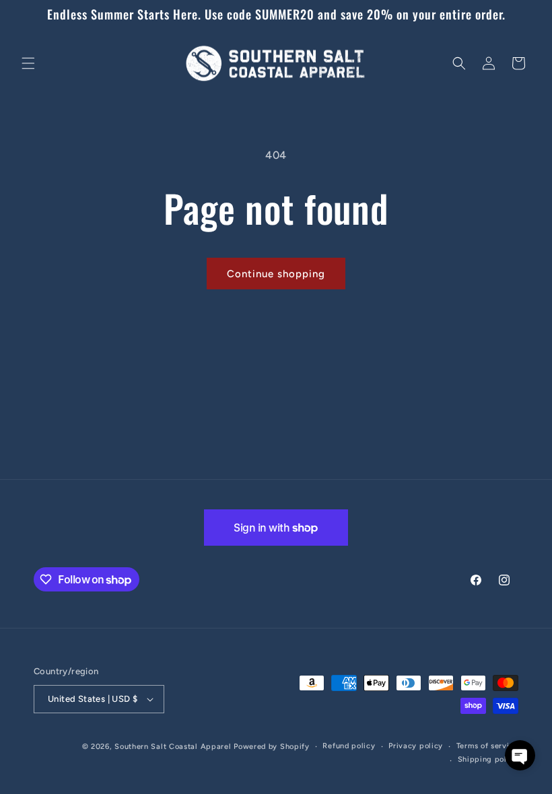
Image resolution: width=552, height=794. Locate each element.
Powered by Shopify (272, 746)
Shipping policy (488, 759)
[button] (28, 63)
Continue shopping (276, 274)
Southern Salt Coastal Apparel (172, 746)
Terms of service (487, 746)
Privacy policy (415, 746)
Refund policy (348, 746)
